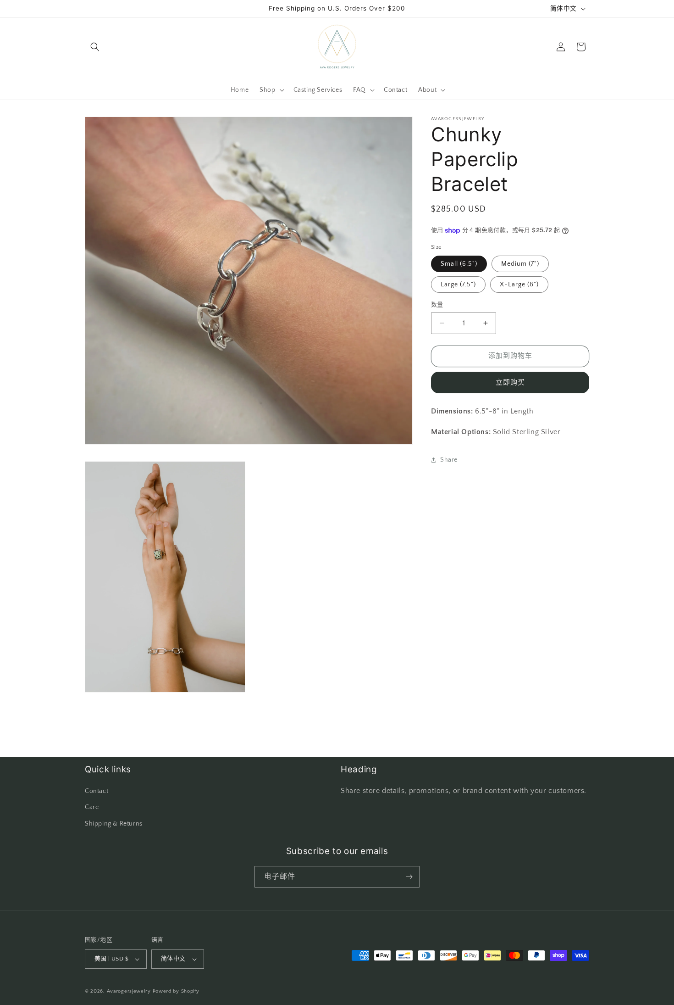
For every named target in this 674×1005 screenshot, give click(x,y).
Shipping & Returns (114, 823)
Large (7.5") (458, 284)
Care (92, 807)
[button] (95, 47)
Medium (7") (520, 264)
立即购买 (510, 382)
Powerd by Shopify (176, 991)
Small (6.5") (459, 264)
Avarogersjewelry (129, 991)
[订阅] (409, 877)
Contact (96, 791)
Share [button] (449, 459)
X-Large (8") (519, 284)
